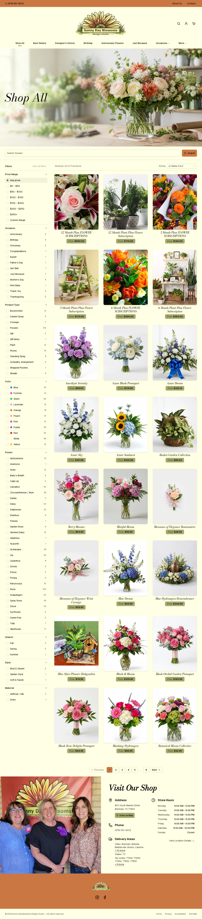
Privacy (168, 914)
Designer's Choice (65, 43)
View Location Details (180, 840)
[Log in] (186, 23)
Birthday (88, 43)
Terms (159, 914)
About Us (177, 3)
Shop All (19, 43)
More (181, 43)
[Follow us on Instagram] (97, 897)
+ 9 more (119, 864)
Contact (191, 3)
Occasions (161, 43)
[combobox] (182, 166)
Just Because (139, 43)
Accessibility (180, 914)
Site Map (193, 914)
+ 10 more (120, 850)
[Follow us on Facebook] (105, 897)
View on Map (126, 815)
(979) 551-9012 (16, 3)
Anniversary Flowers (112, 43)
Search (191, 153)
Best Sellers (39, 43)
